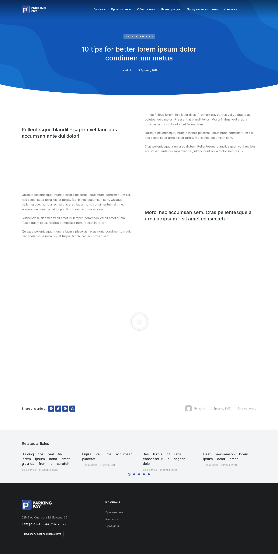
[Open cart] (254, 9)
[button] (26, 173)
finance (243, 408)
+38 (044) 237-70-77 (51, 524)
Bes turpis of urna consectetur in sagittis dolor (164, 459)
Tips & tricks (139, 36)
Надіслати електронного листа (42, 533)
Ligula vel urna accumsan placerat (107, 456)
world (252, 408)
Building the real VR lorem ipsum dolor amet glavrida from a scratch (46, 459)
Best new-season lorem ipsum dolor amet (225, 456)
